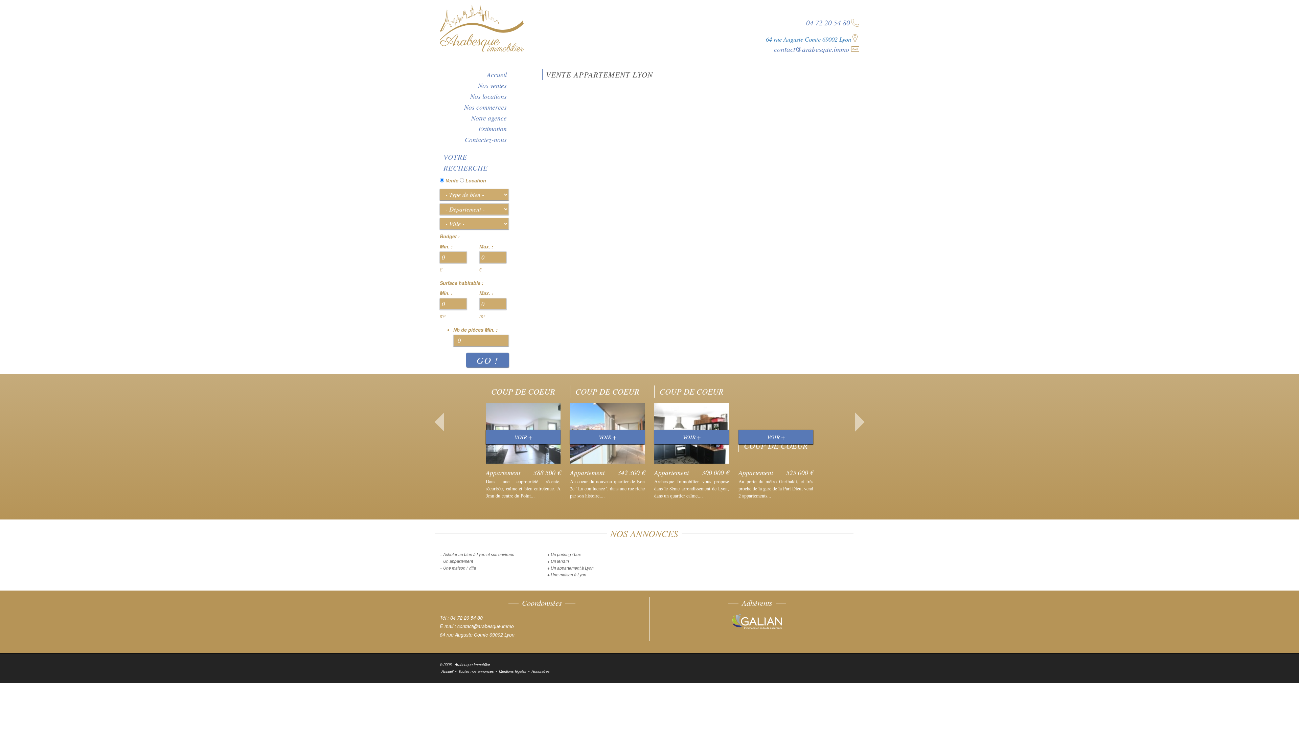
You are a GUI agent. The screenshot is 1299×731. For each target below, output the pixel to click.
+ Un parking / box (564, 554)
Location (475, 180)
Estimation (492, 128)
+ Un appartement (456, 561)
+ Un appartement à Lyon (570, 568)
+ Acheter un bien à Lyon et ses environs (477, 554)
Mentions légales (512, 671)
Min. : (446, 246)
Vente (452, 180)
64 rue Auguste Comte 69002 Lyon (808, 39)
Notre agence (489, 117)
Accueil (497, 74)
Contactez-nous (486, 139)
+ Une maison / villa (458, 568)
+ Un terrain (558, 561)
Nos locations (488, 96)
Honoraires (540, 671)
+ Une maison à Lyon (566, 574)
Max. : (486, 246)
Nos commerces (485, 107)
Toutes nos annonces (476, 671)
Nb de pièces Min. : (475, 329)
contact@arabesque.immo (811, 49)
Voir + (523, 437)
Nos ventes (492, 85)
